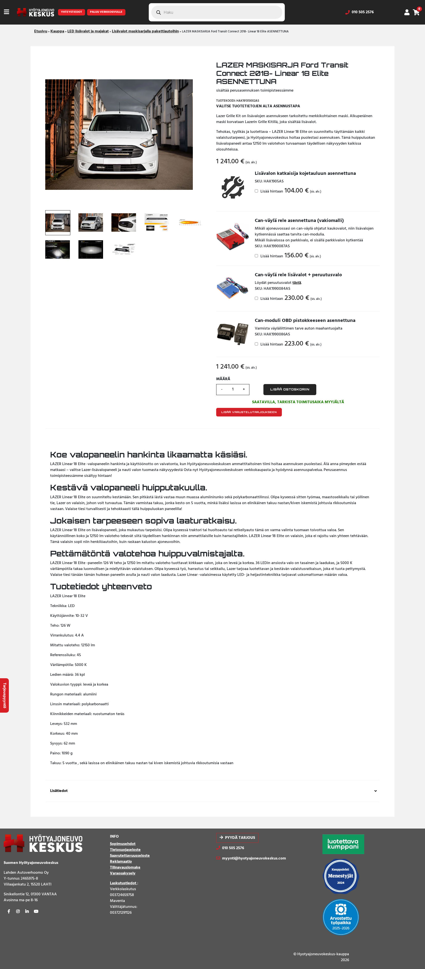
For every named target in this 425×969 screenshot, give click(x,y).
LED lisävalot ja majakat (88, 31)
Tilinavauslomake (125, 867)
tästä (296, 283)
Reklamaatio (121, 861)
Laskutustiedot (123, 883)
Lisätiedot (59, 791)
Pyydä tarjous (240, 838)
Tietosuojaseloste (125, 850)
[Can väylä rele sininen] (232, 288)
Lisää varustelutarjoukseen (249, 412)
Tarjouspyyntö (4, 695)
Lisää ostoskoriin (289, 389)
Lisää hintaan (290, 191)
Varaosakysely (123, 873)
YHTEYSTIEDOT (71, 12)
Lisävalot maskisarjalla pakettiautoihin (145, 31)
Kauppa (57, 31)
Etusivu (40, 31)
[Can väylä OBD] (232, 334)
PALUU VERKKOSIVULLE (106, 12)
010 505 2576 (363, 12)
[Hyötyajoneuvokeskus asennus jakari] (232, 188)
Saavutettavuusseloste (130, 856)
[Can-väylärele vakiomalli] (232, 234)
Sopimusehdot (123, 844)
